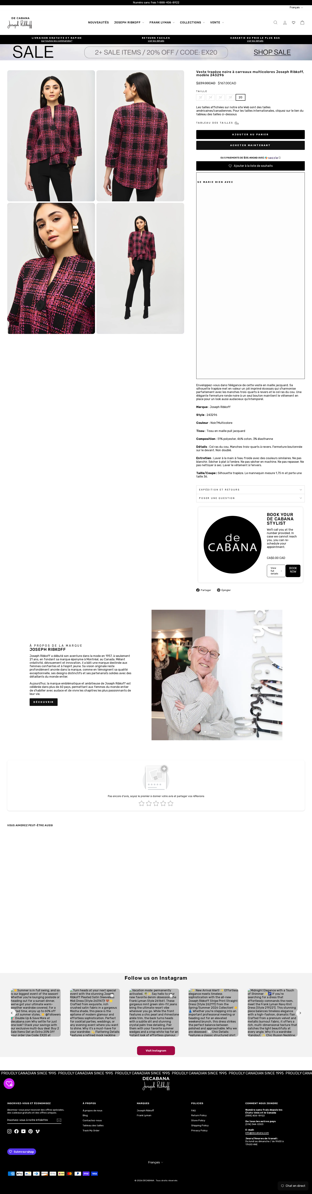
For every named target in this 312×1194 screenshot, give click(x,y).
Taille (201, 91)
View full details (274, 571)
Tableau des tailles (93, 1125)
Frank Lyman (161, 22)
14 (210, 97)
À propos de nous (92, 1110)
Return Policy (199, 1115)
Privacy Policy (199, 1130)
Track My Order (91, 1130)
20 (240, 97)
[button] (250, 157)
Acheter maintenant (250, 145)
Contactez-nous (92, 1120)
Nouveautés (98, 22)
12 (200, 97)
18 (230, 97)
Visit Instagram (156, 1050)
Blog (85, 1115)
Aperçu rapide (43, 938)
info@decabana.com (257, 1132)
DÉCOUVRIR (43, 702)
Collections (191, 22)
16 (220, 97)
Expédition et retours (219, 489)
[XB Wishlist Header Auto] (294, 22)
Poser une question (217, 498)
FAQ (193, 1110)
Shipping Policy (200, 1125)
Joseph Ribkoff (127, 22)
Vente (215, 22)
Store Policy (198, 1120)
